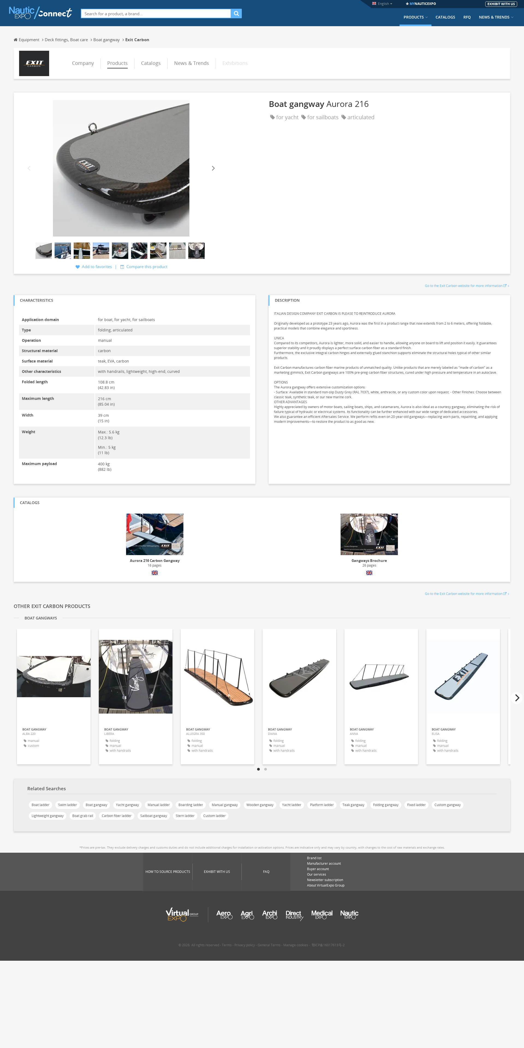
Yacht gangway (127, 805)
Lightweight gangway (48, 815)
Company (83, 63)
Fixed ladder (416, 805)
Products (414, 17)
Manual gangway (225, 805)
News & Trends (494, 17)
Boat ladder (40, 805)
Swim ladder (67, 805)
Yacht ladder (291, 805)
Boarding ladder (190, 805)
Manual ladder (159, 805)
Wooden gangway (259, 805)
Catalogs (445, 17)
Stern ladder (185, 815)
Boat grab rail (82, 815)
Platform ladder (322, 805)
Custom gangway (447, 805)
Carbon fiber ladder (117, 815)
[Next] (213, 168)
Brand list (314, 858)
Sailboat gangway (153, 815)
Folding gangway (385, 805)
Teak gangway (353, 805)
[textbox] (156, 13)
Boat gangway (96, 805)
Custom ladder (214, 815)
